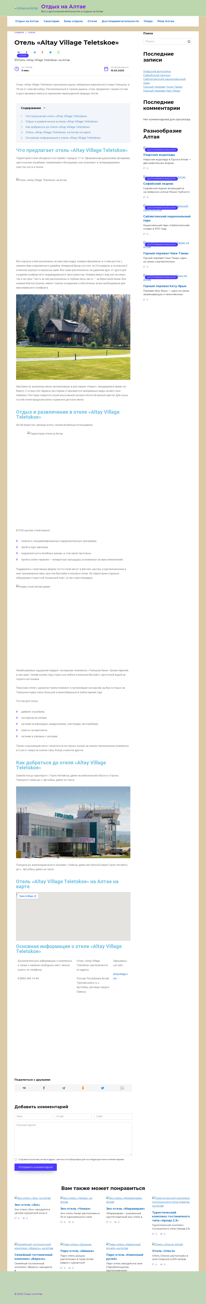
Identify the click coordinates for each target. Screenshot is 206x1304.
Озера (148, 21)
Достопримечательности (120, 21)
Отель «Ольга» (163, 1251)
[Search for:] (167, 41)
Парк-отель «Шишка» (77, 1251)
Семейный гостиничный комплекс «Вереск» (33, 1256)
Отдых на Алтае (63, 6)
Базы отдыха (73, 21)
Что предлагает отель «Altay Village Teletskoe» (56, 116)
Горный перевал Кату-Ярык (161, 90)
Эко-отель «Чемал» (75, 1208)
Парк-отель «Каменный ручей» (124, 1256)
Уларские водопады (157, 71)
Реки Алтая (165, 21)
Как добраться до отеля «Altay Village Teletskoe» (58, 127)
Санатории (51, 21)
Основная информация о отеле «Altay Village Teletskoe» (63, 137)
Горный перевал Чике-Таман (163, 86)
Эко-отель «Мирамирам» (125, 1208)
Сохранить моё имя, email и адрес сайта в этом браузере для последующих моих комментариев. (71, 1159)
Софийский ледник (157, 75)
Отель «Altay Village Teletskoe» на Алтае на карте (58, 132)
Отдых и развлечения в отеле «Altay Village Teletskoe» (62, 121)
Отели (92, 21)
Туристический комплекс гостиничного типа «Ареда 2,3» (171, 1216)
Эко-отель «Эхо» (27, 1204)
